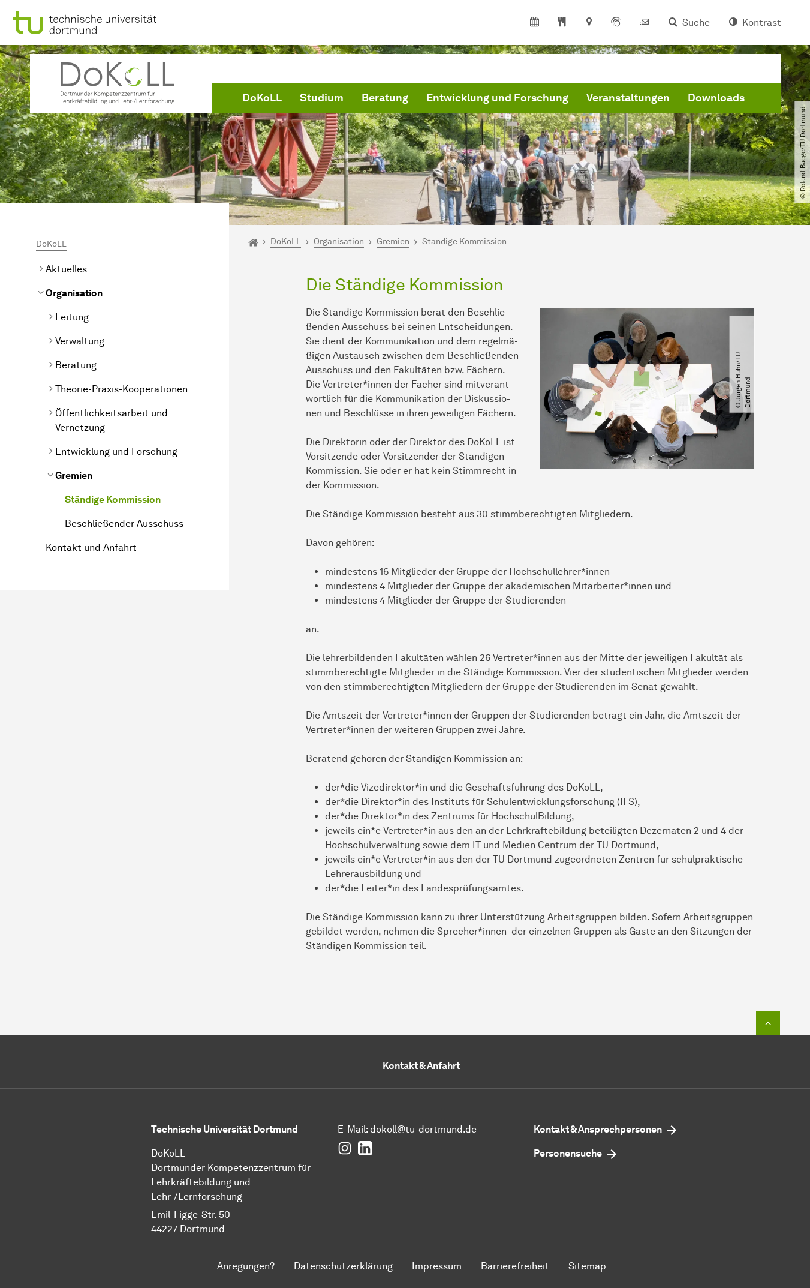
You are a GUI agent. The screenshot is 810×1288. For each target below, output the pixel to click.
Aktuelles (66, 269)
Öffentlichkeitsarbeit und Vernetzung (111, 420)
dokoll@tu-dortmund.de (423, 1129)
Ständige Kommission (113, 499)
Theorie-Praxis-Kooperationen (121, 389)
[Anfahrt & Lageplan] (588, 23)
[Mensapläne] (562, 23)
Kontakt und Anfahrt (91, 547)
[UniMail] (644, 23)
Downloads (716, 97)
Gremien (73, 475)
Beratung (385, 97)
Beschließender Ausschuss (124, 523)
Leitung (72, 317)
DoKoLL (262, 97)
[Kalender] (534, 23)
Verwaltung (79, 341)
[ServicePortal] (615, 23)
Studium (322, 97)
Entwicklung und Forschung (497, 97)
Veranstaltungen (628, 97)
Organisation (74, 293)
